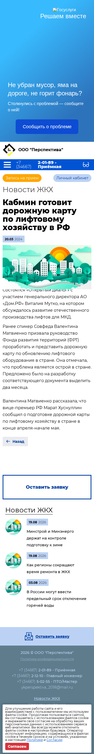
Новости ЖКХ (29, 510)
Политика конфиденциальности (47, 659)
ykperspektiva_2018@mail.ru (47, 687)
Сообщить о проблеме (47, 126)
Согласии (54, 740)
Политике (35, 740)
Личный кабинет (72, 178)
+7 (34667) (38, 165)
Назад (18, 441)
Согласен (17, 746)
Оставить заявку (52, 636)
